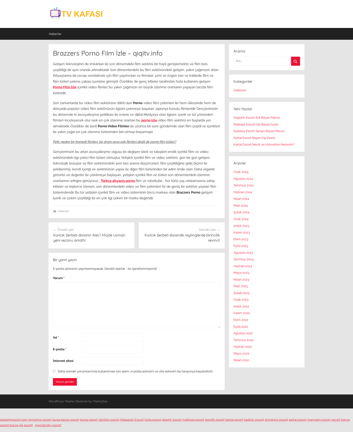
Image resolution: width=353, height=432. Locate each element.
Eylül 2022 (240, 326)
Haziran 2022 (242, 346)
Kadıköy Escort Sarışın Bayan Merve (258, 131)
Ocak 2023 (240, 299)
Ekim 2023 (240, 239)
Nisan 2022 (241, 360)
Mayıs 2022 (241, 353)
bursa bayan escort (65, 420)
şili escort (26, 425)
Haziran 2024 (242, 192)
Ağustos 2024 (243, 178)
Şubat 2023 (241, 293)
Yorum (59, 278)
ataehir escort (172, 420)
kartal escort (234, 420)
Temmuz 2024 (243, 185)
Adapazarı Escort (132, 420)
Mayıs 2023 (241, 273)
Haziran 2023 (242, 266)
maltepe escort (193, 420)
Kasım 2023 (241, 232)
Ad (56, 337)
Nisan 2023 (241, 279)
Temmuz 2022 (243, 340)
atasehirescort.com (13, 420)
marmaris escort (319, 420)
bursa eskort (89, 420)
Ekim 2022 (240, 320)
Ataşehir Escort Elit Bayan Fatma (256, 117)
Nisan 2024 (241, 199)
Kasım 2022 (241, 313)
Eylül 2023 (240, 246)
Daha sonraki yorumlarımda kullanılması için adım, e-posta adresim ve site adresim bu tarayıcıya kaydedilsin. (135, 371)
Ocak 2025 (240, 172)
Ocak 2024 (240, 219)
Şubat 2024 (241, 212)
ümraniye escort (39, 420)
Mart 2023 (240, 286)
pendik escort (215, 420)
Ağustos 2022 (243, 333)
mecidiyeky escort (48, 425)
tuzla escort (153, 420)
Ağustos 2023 (243, 252)
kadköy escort (254, 420)
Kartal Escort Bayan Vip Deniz (254, 138)
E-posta (59, 349)
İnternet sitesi (63, 361)
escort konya (340, 420)
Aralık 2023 (241, 226)
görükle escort (108, 420)
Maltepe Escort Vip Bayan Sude (255, 124)
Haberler (55, 34)
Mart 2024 (240, 205)
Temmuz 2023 (243, 259)
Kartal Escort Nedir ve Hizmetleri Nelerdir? (264, 144)
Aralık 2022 (241, 306)
